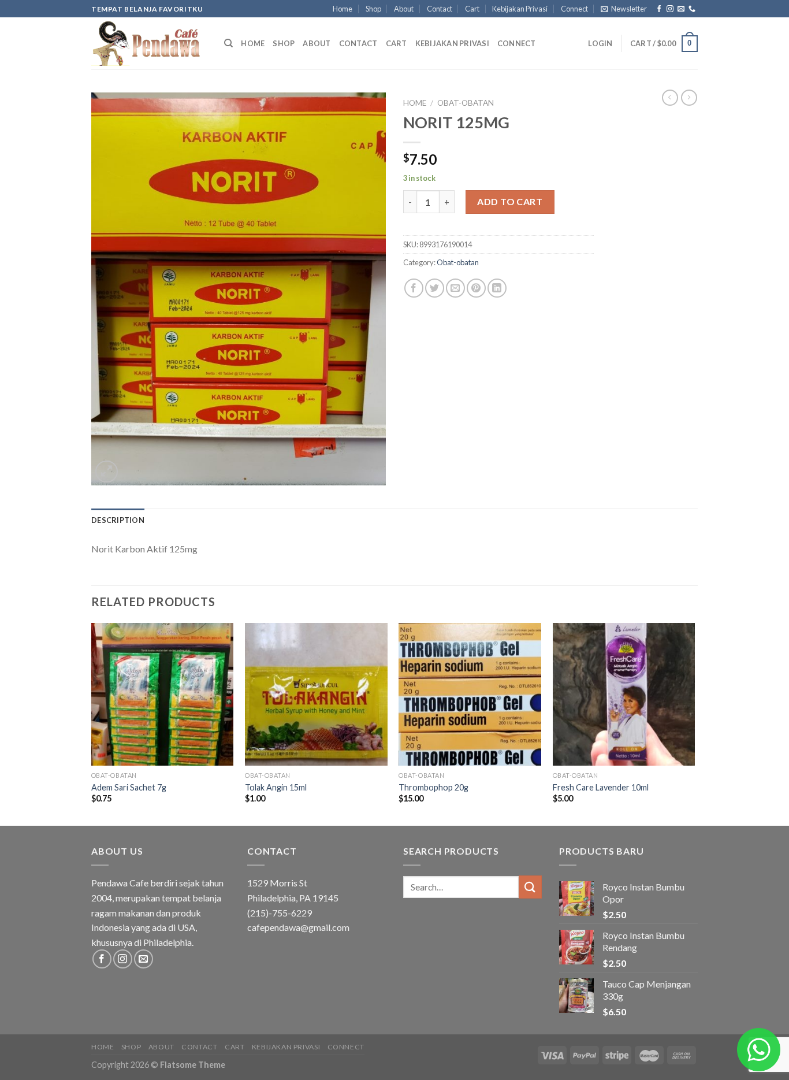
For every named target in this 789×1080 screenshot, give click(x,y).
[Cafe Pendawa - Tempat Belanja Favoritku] (149, 43)
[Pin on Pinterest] (476, 288)
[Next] (694, 723)
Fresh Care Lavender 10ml (601, 787)
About (404, 8)
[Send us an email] (681, 9)
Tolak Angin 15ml (276, 787)
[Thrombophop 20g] (470, 694)
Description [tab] (117, 520)
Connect (574, 8)
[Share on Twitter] (434, 288)
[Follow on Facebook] (659, 9)
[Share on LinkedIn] (497, 288)
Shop (373, 8)
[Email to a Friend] (455, 288)
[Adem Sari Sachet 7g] (162, 694)
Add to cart (509, 201)
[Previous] (92, 723)
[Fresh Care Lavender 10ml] (624, 694)
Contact (439, 8)
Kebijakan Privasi (520, 8)
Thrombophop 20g (433, 787)
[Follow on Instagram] (670, 9)
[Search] (228, 43)
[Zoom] (106, 472)
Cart (472, 8)
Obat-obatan (465, 102)
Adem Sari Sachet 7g (128, 787)
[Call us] (691, 9)
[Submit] (530, 886)
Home (342, 8)
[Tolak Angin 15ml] (316, 694)
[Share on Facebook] (413, 288)
